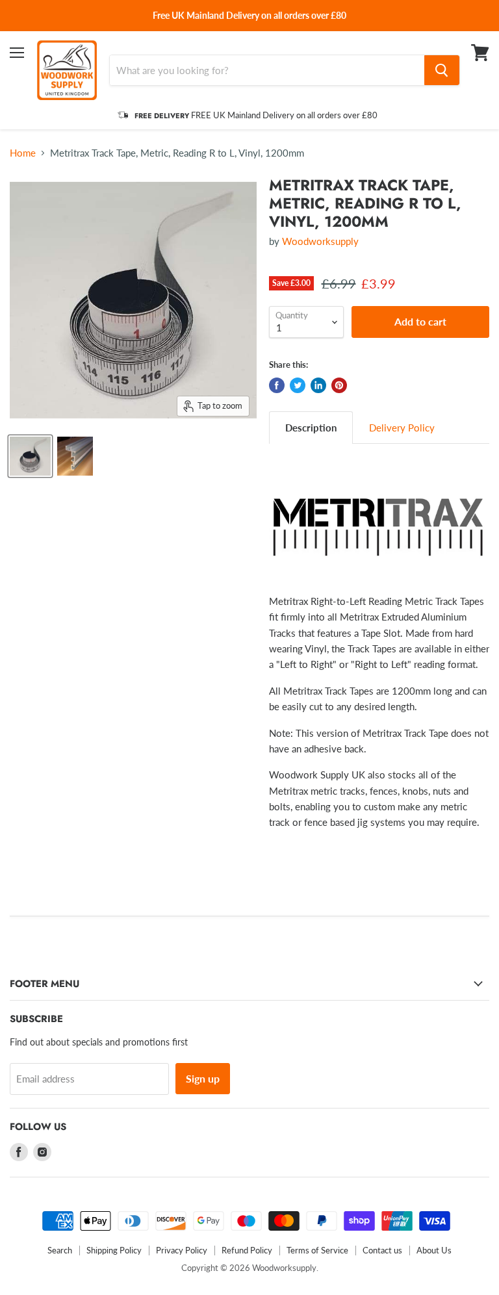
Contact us (382, 1250)
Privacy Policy (181, 1250)
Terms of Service (317, 1250)
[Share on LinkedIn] (318, 385)
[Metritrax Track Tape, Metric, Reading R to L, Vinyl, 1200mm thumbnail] (30, 456)
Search (59, 1250)
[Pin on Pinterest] (339, 385)
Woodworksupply (320, 241)
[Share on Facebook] (277, 385)
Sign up (203, 1078)
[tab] (311, 427)
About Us (434, 1250)
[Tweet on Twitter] (297, 385)
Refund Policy (247, 1250)
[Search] (441, 70)
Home (23, 153)
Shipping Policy (114, 1250)
